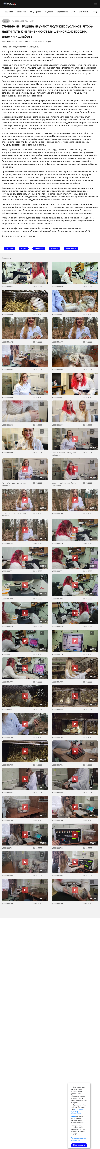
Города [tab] (95, 12)
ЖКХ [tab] (73, 12)
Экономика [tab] (21, 12)
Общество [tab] (9, 12)
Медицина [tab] (49, 12)
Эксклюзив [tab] (83, 12)
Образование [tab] (62, 12)
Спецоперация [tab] (35, 12)
